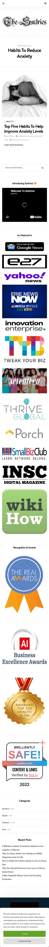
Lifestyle (5, 823)
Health (9, 121)
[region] (24, 927)
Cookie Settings (24, 941)
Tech (4, 829)
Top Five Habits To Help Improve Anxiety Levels (23, 128)
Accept (24, 934)
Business (5, 809)
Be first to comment (19, 140)
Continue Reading (14, 145)
